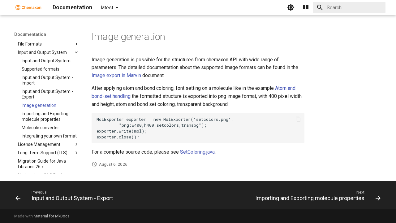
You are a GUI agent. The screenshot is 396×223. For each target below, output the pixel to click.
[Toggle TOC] (305, 7)
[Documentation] (28, 7)
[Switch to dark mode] (291, 7)
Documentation (30, 34)
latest (107, 8)
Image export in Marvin (116, 75)
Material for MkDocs (52, 216)
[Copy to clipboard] (298, 119)
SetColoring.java (197, 152)
